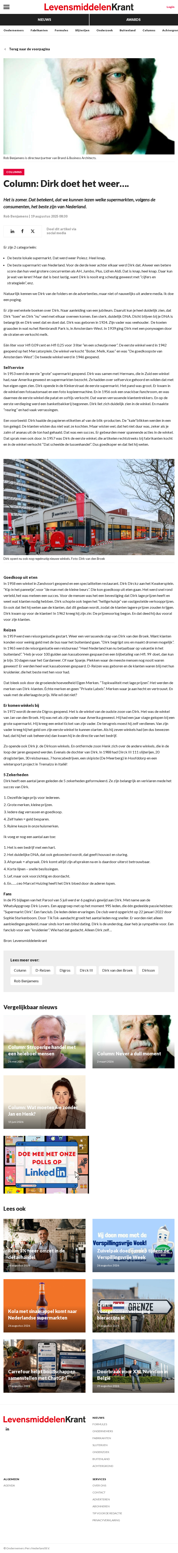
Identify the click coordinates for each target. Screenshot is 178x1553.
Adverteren (101, 1499)
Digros (65, 970)
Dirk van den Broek (117, 970)
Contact (98, 1492)
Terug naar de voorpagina (29, 49)
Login (171, 7)
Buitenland (128, 30)
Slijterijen (82, 30)
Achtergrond (102, 1466)
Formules (61, 30)
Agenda (9, 1485)
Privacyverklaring (106, 1520)
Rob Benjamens (15, 216)
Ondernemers (13, 30)
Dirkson (148, 970)
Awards (133, 20)
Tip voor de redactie (107, 1513)
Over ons (99, 1485)
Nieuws (44, 20)
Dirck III (86, 970)
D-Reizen (42, 970)
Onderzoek (104, 30)
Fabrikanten (39, 30)
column (20, 970)
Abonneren (101, 1506)
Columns (149, 30)
